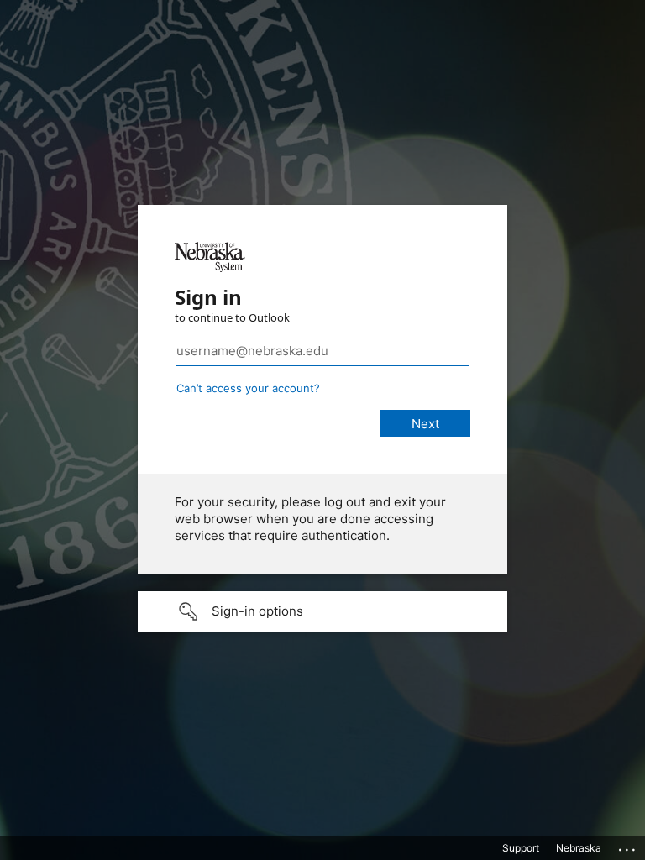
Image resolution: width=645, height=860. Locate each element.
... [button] (628, 845)
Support (520, 848)
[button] (322, 611)
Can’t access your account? (248, 388)
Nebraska (578, 848)
